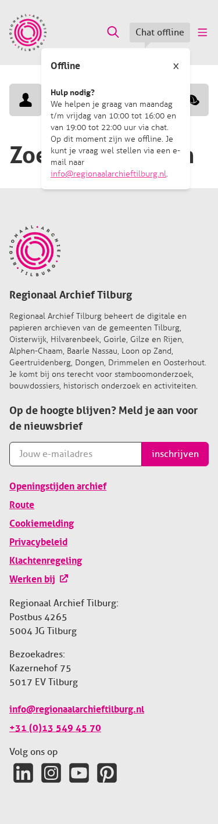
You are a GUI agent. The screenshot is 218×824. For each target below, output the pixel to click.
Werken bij (32, 577)
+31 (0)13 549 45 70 (55, 726)
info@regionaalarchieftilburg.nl (108, 174)
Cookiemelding (41, 522)
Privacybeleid (38, 540)
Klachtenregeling (45, 559)
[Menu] (202, 32)
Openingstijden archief (57, 484)
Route (21, 503)
